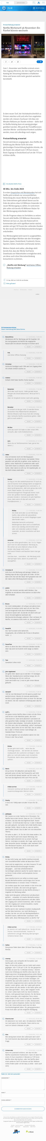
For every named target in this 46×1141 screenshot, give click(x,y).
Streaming (24, 290)
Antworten (38, 346)
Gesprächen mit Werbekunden (23, 192)
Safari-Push (32, 1126)
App (38, 2)
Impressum (17, 1126)
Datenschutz (26, 1126)
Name (3, 1092)
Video (30, 290)
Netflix (16, 290)
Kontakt (43, 2)
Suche (34, 2)
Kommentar (5, 1077)
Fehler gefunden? (11, 283)
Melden (28, 346)
